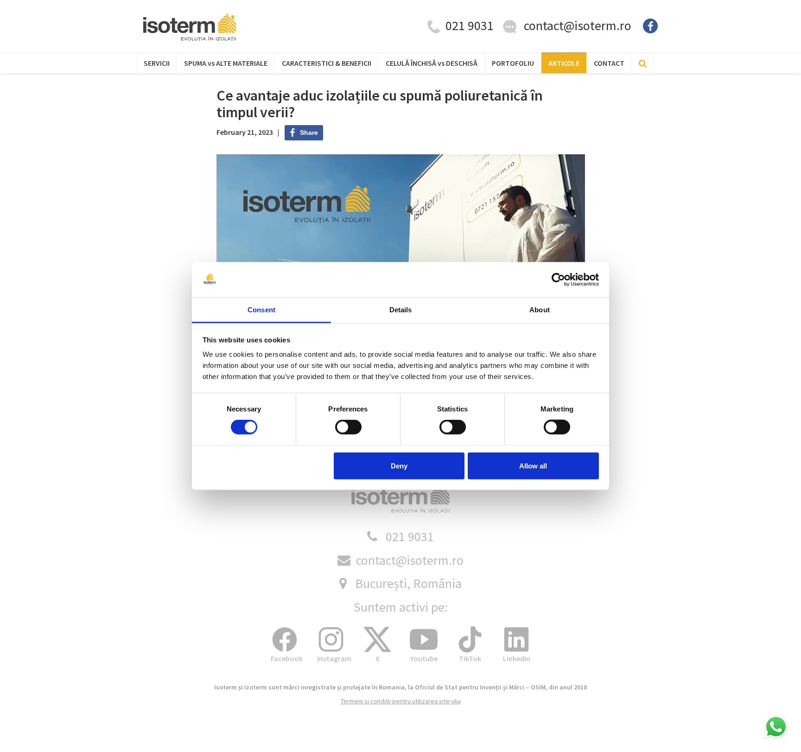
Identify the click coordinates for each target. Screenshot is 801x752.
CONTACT (609, 63)
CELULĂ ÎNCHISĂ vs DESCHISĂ (431, 63)
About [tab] (539, 310)
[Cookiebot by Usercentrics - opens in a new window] (558, 280)
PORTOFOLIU (513, 63)
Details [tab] (400, 310)
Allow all (533, 465)
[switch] (348, 427)
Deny (399, 465)
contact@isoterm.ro (577, 25)
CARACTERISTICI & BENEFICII (326, 63)
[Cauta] (643, 62)
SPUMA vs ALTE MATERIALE (225, 63)
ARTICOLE (563, 63)
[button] (776, 727)
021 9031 (410, 536)
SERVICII (157, 63)
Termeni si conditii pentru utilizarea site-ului (401, 701)
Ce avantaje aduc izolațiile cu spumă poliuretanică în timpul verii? (379, 103)
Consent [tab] (261, 310)
